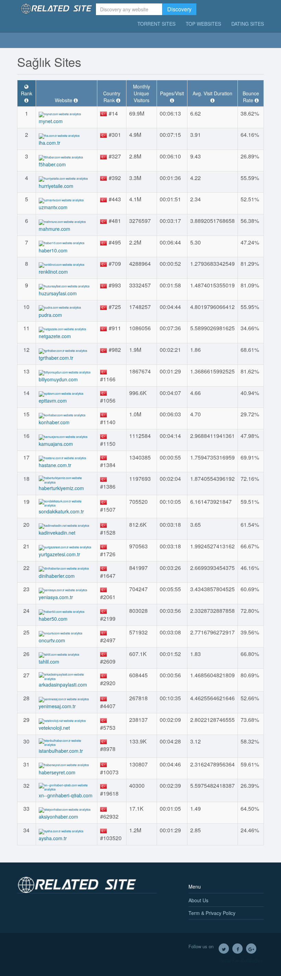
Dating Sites (247, 23)
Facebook (237, 948)
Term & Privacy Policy (211, 912)
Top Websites (203, 23)
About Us (198, 900)
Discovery (179, 9)
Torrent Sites (156, 23)
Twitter (224, 948)
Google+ (251, 948)
